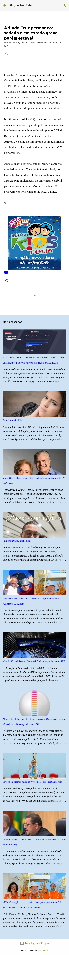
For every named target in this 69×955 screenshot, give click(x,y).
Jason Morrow (42, 950)
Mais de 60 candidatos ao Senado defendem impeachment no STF (34, 661)
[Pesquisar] (64, 5)
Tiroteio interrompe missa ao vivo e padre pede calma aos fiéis (32, 781)
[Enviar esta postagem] (6, 273)
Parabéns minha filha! (13, 420)
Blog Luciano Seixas (21, 5)
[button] (6, 53)
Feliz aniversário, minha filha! (17, 540)
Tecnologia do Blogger (36, 943)
